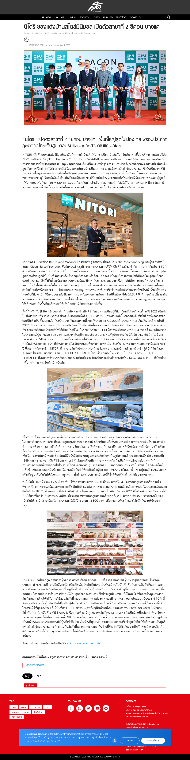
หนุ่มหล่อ (108, 17)
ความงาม (85, 17)
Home (27, 33)
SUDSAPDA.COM (36, 45)
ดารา (97, 17)
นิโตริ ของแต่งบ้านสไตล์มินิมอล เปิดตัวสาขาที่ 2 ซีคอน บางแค (70, 33)
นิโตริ (39, 676)
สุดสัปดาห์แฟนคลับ (36, 665)
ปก (56, 17)
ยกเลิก (130, 740)
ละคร (26, 712)
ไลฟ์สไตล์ (121, 17)
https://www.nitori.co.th (85, 644)
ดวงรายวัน (136, 17)
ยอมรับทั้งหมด (153, 740)
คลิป (63, 17)
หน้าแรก (46, 17)
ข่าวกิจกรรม (37, 33)
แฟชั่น (73, 17)
